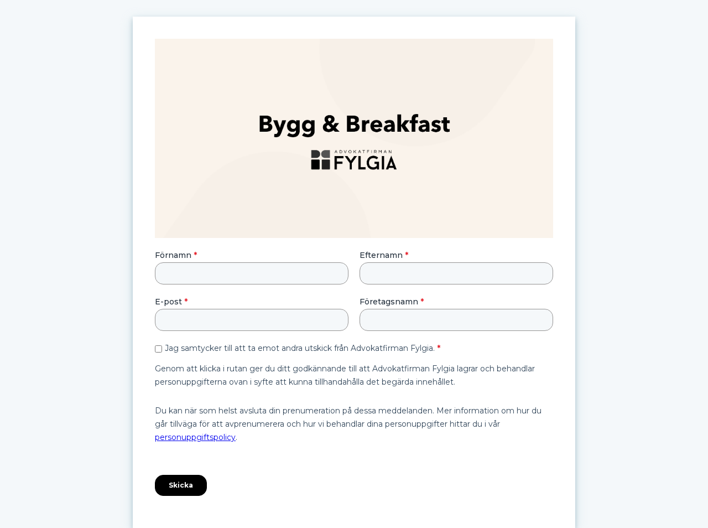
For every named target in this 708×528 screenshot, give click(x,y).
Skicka (181, 485)
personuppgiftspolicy (195, 437)
